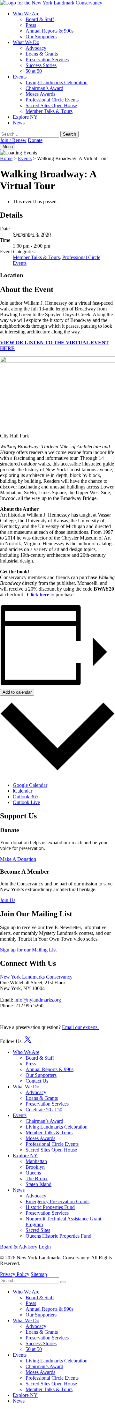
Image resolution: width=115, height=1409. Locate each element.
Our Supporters (41, 36)
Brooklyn (35, 1167)
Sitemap (39, 1274)
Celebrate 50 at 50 (44, 1109)
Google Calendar (30, 785)
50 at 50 (34, 71)
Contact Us (37, 1081)
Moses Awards (40, 94)
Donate (35, 140)
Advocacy (36, 48)
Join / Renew (13, 140)
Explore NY (25, 117)
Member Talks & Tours (49, 111)
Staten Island (38, 1184)
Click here (38, 594)
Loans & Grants (42, 53)
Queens (33, 1172)
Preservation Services (47, 59)
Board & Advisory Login (25, 1246)
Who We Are (26, 13)
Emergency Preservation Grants (57, 1201)
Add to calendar (17, 692)
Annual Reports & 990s (49, 31)
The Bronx (37, 1178)
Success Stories (41, 65)
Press (31, 25)
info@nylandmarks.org (37, 1000)
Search (69, 134)
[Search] (62, 1282)
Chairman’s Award (44, 88)
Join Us (7, 900)
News (19, 122)
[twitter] (28, 1041)
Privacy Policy (14, 1274)
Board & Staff (40, 19)
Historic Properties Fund (50, 1207)
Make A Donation (18, 859)
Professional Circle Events (52, 99)
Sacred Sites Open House (51, 105)
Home (6, 158)
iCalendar (22, 791)
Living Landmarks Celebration (57, 82)
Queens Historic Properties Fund (58, 1236)
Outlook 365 (25, 796)
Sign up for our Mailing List (28, 949)
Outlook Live (26, 802)
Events (20, 76)
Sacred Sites (38, 1230)
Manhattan (36, 1161)
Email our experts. (80, 1027)
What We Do (26, 42)
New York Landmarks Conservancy (36, 977)
